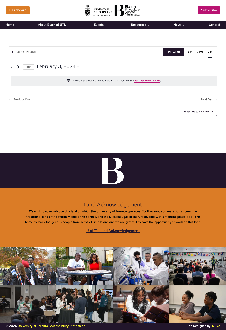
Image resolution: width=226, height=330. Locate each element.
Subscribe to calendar (196, 111)
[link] (113, 15)
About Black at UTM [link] (52, 25)
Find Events (173, 51)
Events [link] (99, 25)
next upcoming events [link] (147, 80)
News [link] (178, 25)
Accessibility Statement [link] (67, 326)
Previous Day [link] (21, 99)
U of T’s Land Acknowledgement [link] (113, 231)
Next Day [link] (207, 99)
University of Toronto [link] (33, 326)
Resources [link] (138, 25)
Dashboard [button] (17, 10)
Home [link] (10, 25)
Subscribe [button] (209, 10)
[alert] (114, 81)
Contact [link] (214, 25)
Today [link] (28, 67)
